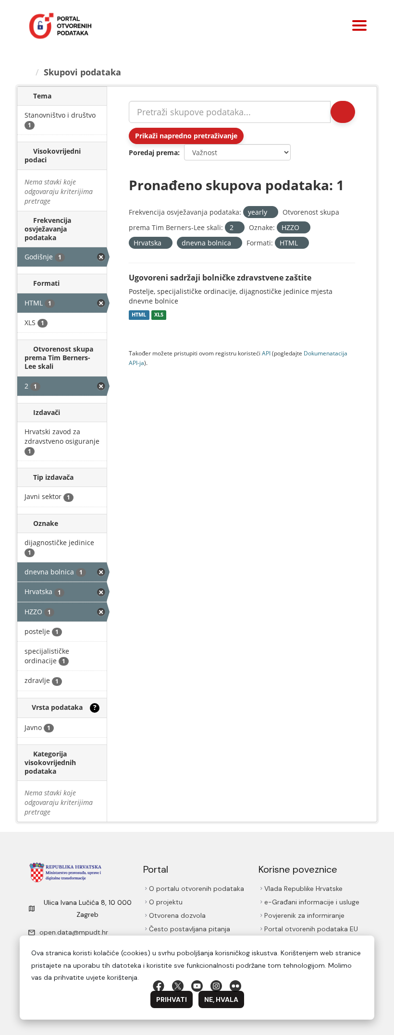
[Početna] (27, 72)
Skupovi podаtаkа (82, 72)
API (266, 353)
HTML (139, 315)
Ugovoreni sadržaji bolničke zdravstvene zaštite (220, 277)
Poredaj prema (153, 152)
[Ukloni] (271, 212)
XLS (158, 315)
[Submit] (343, 112)
